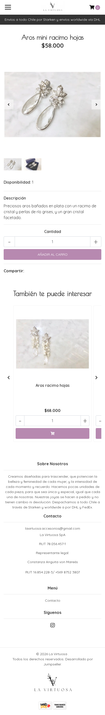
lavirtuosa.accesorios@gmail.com (52, 528)
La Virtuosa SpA (52, 548)
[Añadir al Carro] (52, 433)
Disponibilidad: (17, 182)
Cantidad (52, 231)
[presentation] (8, 104)
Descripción (15, 198)
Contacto (52, 600)
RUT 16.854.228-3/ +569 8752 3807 (52, 572)
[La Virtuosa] (52, 7)
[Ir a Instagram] (52, 626)
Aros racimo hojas (53, 385)
